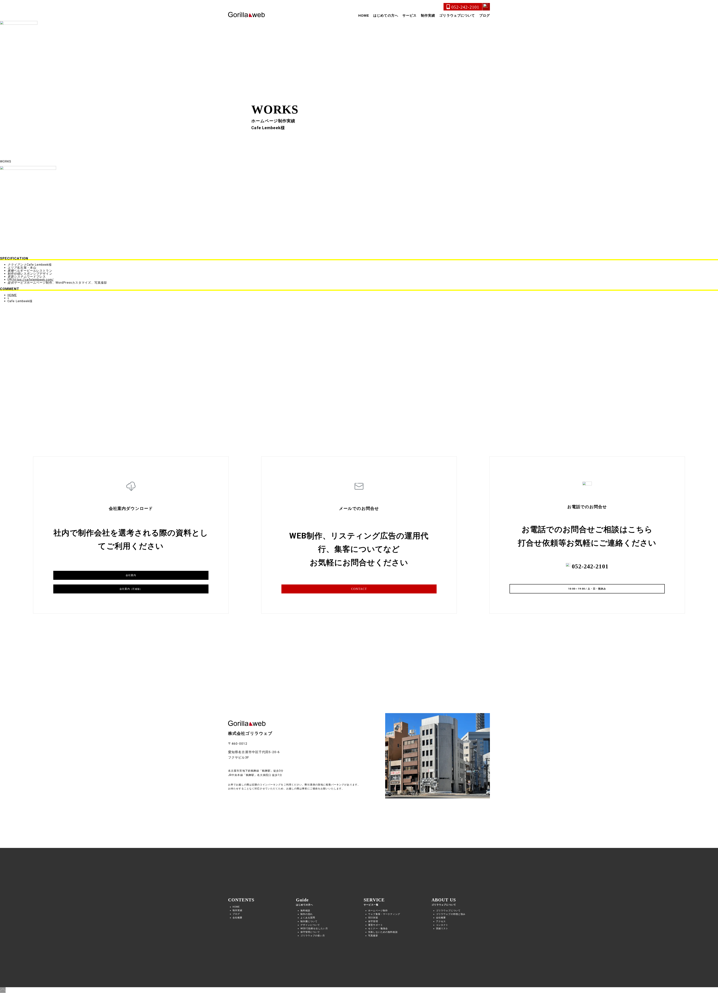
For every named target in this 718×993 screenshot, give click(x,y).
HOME (363, 15)
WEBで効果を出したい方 (314, 928)
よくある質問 (307, 917)
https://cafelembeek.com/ (33, 279)
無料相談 (305, 910)
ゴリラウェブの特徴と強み (450, 914)
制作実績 (428, 15)
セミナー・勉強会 (378, 928)
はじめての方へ (385, 15)
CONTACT (359, 588)
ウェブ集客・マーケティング (384, 914)
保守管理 (373, 921)
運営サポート (375, 925)
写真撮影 (373, 935)
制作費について (309, 921)
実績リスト (442, 928)
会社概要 (237, 917)
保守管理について (310, 932)
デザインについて (310, 925)
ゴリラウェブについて (457, 15)
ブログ (484, 15)
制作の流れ (306, 914)
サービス (409, 15)
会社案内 (131, 575)
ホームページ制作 (378, 910)
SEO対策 (373, 917)
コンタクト (442, 925)
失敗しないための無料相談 (383, 932)
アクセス (441, 921)
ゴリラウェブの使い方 (312, 935)
